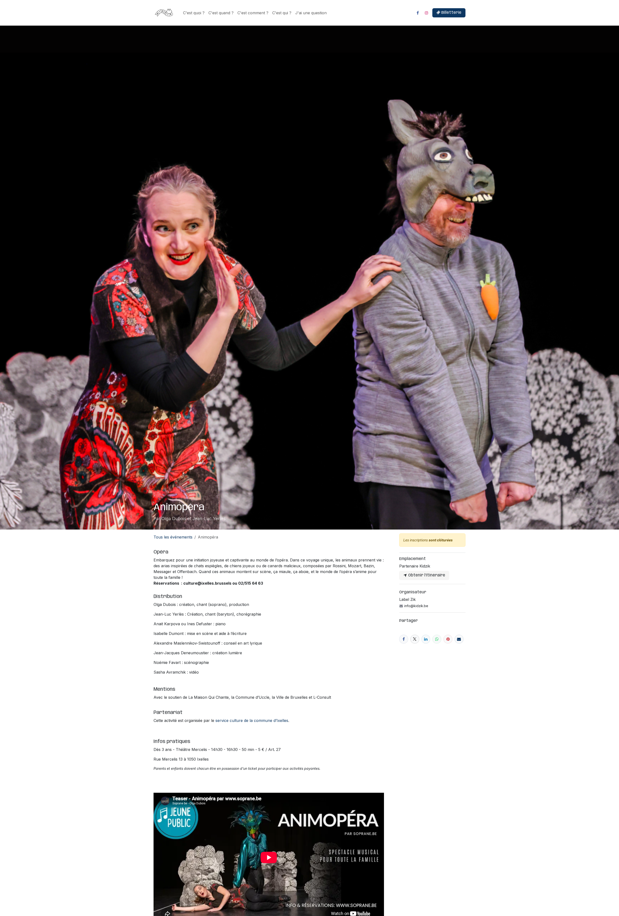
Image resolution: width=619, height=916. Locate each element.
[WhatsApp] (436, 639)
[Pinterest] (447, 639)
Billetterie (450, 13)
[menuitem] (193, 13)
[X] (414, 639)
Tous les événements (173, 537)
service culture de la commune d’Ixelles (251, 720)
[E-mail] (459, 639)
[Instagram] (426, 13)
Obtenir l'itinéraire (426, 575)
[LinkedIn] (425, 639)
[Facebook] (417, 13)
